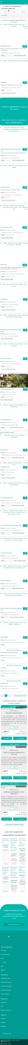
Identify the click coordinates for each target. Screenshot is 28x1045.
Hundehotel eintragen (6, 990)
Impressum (3, 1002)
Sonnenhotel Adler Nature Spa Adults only (10, 150)
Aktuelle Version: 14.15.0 (5, 1043)
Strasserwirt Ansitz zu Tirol (8, 389)
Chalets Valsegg (5, 187)
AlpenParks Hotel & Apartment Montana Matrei (11, 330)
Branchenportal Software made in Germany (9, 1041)
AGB (2, 1006)
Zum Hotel (6, 738)
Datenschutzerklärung (6, 1010)
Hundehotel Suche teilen (20, 695)
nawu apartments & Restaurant (22, 850)
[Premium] (24, 832)
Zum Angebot (20, 738)
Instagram (3, 1022)
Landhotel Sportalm (5, 877)
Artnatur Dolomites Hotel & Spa (9, 652)
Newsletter (3, 1026)
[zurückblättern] (3, 34)
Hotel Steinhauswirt (6, 580)
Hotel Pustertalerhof (6, 419)
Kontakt (4, 962)
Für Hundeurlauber (5, 954)
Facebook (3, 1018)
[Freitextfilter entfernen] (21, 2)
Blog (2, 966)
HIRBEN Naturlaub (6, 46)
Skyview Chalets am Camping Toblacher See (11, 609)
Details (14, 727)
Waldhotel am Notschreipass (22, 876)
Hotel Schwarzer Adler (6, 227)
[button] (2, 695)
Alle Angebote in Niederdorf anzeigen (15, 824)
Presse (2, 958)
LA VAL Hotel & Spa (6, 846)
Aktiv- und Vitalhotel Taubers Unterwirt (11, 525)
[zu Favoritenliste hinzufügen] (1, 25)
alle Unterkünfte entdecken (14, 924)
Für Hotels (3, 950)
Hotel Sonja (4, 264)
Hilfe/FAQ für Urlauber (6, 982)
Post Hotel (3, 667)
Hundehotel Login (6, 1033)
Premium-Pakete (5, 994)
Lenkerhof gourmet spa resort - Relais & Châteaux (14, 855)
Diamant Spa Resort (6, 358)
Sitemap (3, 970)
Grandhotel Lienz (5, 467)
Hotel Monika (4, 299)
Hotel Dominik (4, 683)
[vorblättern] (24, 34)
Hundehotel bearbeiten (6, 986)
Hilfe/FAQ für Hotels (5, 978)
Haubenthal (4, 82)
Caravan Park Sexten (6, 553)
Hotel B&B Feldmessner (7, 497)
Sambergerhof (4, 449)
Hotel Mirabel (4, 637)
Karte (13, 11)
